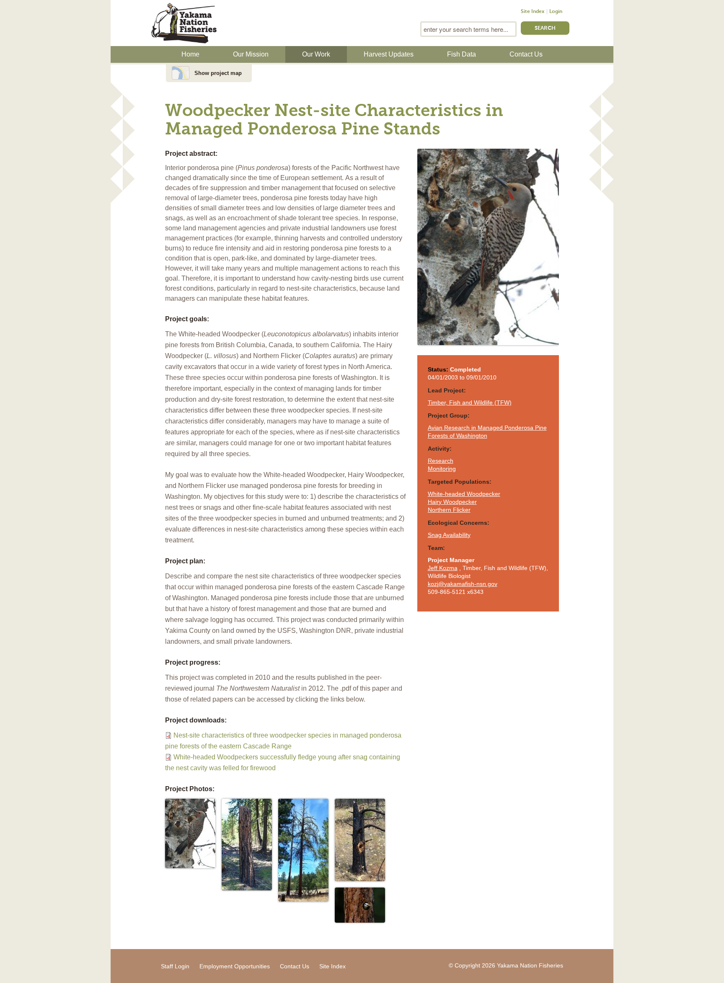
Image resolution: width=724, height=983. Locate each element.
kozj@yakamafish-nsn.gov (462, 584)
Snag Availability (449, 534)
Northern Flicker (449, 509)
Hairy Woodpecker (452, 501)
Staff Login (175, 966)
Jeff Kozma (443, 568)
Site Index (532, 11)
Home (190, 54)
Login (555, 11)
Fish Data (461, 54)
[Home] (183, 22)
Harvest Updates (389, 54)
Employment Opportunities (234, 966)
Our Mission (251, 54)
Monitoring (442, 468)
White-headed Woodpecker (464, 493)
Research (440, 460)
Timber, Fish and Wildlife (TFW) (470, 402)
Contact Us (526, 54)
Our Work (316, 54)
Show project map (218, 73)
